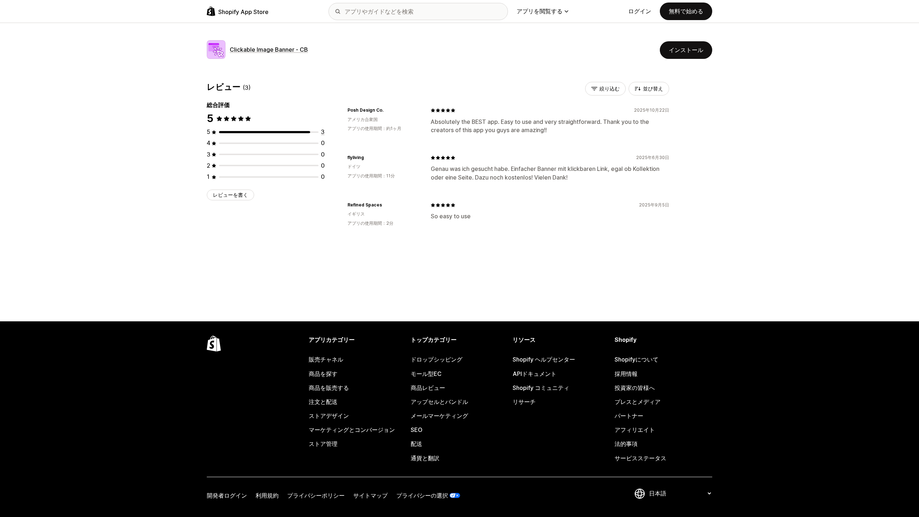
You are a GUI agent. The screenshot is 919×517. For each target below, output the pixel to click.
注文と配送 (323, 401)
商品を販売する (329, 387)
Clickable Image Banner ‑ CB (269, 49)
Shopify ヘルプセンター (544, 359)
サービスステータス (640, 458)
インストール (686, 49)
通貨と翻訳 (425, 458)
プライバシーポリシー (316, 495)
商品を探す (323, 373)
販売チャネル (326, 359)
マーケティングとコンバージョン (352, 429)
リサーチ (524, 401)
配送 (416, 443)
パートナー (629, 415)
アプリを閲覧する (540, 11)
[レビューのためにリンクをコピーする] (388, 110)
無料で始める (686, 11)
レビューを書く (230, 195)
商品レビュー (428, 387)
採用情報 (626, 373)
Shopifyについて (636, 359)
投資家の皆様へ (635, 387)
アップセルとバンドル (439, 401)
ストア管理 (323, 443)
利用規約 (267, 495)
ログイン (639, 11)
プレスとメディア (638, 401)
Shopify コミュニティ (541, 387)
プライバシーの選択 (422, 495)
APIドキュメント (534, 373)
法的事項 (626, 443)
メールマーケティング (439, 415)
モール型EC (426, 373)
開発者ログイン (227, 495)
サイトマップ (370, 495)
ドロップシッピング (436, 359)
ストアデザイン (329, 415)
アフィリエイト (635, 429)
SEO (417, 429)
